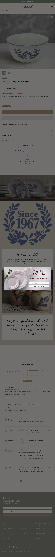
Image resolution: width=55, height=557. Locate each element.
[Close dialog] (50, 267)
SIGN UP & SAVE (39, 286)
